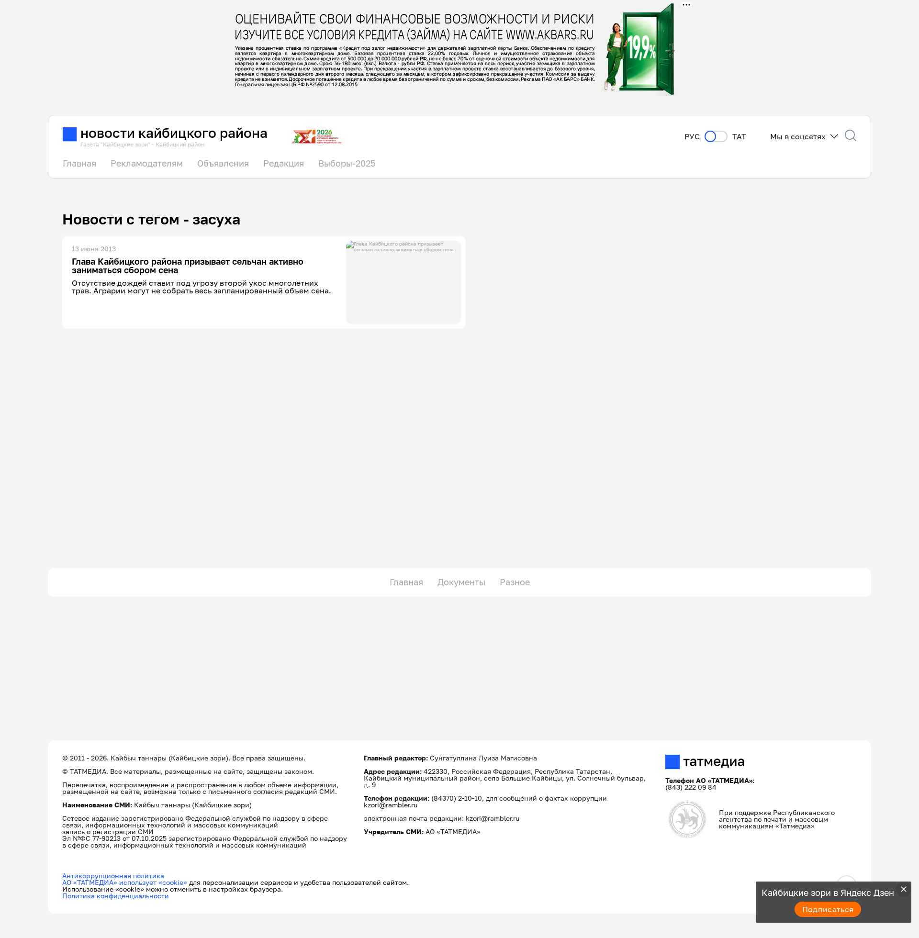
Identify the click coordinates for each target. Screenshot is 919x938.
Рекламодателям (147, 163)
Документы (461, 582)
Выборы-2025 (346, 163)
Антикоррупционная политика (113, 875)
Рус (692, 136)
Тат (739, 136)
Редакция (283, 163)
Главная (79, 163)
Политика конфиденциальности (115, 896)
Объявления (223, 163)
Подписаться (828, 909)
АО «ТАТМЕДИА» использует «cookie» (124, 882)
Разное (515, 582)
